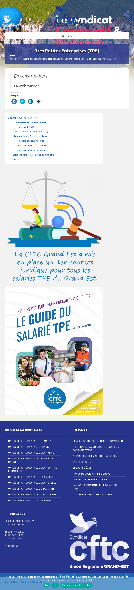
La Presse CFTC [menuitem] (82, 461)
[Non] (130, 581)
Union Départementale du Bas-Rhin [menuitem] (31, 488)
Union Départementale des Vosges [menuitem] (30, 500)
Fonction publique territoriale (32, 145)
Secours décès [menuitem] (82, 467)
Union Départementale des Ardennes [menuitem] (32, 440)
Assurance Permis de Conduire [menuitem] (92, 494)
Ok (46, 585)
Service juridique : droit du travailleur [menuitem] (98, 440)
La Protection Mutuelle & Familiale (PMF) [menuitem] (96, 486)
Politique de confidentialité (76, 585)
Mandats (17, 159)
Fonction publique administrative (34, 149)
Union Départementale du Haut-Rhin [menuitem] (32, 494)
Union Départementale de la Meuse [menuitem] (30, 477)
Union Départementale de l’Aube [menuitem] (29, 446)
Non (55, 585)
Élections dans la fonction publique (30, 136)
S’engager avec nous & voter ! (102, 58)
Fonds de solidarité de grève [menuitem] (91, 473)
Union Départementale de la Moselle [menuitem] (32, 482)
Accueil (13, 58)
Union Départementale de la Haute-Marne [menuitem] (31, 460)
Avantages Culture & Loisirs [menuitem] (91, 479)
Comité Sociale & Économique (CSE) (30, 131)
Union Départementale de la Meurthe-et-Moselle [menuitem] (33, 469)
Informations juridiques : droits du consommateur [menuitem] (96, 448)
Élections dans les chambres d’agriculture (33, 154)
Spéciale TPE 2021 (27, 126)
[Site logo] (67, 26)
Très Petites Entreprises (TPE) (29, 122)
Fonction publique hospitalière (33, 140)
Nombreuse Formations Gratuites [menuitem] (95, 456)
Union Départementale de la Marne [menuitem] (31, 452)
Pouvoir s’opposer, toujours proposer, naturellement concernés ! (52, 58)
